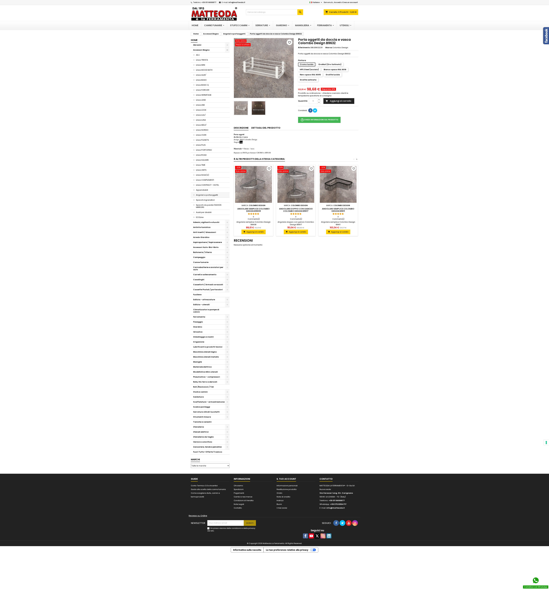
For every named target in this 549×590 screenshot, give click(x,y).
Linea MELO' (201, 125)
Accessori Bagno (201, 50)
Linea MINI (200, 65)
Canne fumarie (200, 262)
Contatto (238, 508)
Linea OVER (201, 135)
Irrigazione (198, 342)
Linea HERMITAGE (203, 95)
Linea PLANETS (202, 140)
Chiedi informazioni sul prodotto (319, 120)
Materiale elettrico (202, 367)
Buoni (279, 504)
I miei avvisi (282, 508)
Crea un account (350, 2)
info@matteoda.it (236, 2)
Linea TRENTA (202, 60)
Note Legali (239, 504)
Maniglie (197, 362)
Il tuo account (286, 479)
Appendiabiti (202, 190)
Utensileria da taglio (203, 437)
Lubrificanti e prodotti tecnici (207, 347)
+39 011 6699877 (208, 2)
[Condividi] (310, 110)
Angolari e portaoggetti (207, 195)
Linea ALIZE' (201, 75)
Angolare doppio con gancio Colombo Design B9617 (296, 209)
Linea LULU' (201, 115)
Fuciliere (197, 294)
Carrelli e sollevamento (204, 274)
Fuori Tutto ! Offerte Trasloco (207, 452)
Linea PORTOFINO (204, 150)
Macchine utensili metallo (206, 357)
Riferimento (304, 47)
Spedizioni (238, 489)
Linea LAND (201, 100)
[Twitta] (315, 110)
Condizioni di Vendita (243, 500)
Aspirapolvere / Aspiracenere (207, 242)
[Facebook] (305, 535)
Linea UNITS (201, 170)
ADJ (198, 55)
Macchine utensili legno (205, 352)
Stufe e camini (200, 392)
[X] (317, 535)
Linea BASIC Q (202, 85)
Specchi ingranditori (205, 200)
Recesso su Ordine (198, 515)
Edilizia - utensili (201, 304)
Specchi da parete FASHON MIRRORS (208, 206)
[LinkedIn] (328, 535)
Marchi (195, 459)
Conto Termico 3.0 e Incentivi (204, 485)
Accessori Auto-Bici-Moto (206, 247)
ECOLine (200, 217)
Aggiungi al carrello (338, 101)
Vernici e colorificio (202, 442)
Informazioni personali (287, 485)
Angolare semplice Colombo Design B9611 (338, 209)
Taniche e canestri (202, 422)
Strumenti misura (202, 417)
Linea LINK (200, 105)
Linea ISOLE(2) (202, 175)
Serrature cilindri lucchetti (206, 412)
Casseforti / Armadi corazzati (208, 284)
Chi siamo (238, 485)
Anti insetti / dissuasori (204, 232)
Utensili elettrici (201, 432)
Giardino (197, 327)
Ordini (279, 493)
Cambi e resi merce (243, 496)
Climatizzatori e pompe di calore (206, 310)
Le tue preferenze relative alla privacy (287, 549)
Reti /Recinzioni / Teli (203, 387)
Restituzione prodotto (287, 489)
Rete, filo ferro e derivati (205, 382)
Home (194, 40)
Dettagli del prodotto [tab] (265, 127)
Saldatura (198, 397)
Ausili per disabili (203, 212)
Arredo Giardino (201, 237)
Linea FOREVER (202, 90)
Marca (328, 47)
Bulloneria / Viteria (202, 252)
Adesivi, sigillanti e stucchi (206, 222)
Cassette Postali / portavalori (208, 289)
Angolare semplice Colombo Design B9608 (253, 209)
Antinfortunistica (201, 227)
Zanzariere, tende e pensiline (207, 447)
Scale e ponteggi (201, 407)
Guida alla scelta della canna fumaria (208, 489)
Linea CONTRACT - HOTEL (207, 185)
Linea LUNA (201, 120)
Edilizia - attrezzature (204, 299)
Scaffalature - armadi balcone (209, 402)
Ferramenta (199, 317)
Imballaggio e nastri (203, 337)
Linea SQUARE (202, 160)
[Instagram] (323, 535)
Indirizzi (280, 500)
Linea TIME (200, 165)
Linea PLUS (201, 145)
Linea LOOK (201, 110)
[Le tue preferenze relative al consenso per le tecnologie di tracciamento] (546, 442)
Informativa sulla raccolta (247, 549)
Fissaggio (198, 322)
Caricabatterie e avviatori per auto (208, 268)
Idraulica (197, 332)
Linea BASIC (201, 80)
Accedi (337, 2)
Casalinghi (198, 279)
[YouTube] (311, 535)
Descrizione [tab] (241, 127)
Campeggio (199, 257)
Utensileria (198, 427)
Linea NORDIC (202, 130)
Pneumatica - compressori (206, 377)
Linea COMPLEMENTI (205, 180)
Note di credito (283, 496)
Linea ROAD (201, 155)
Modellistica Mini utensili (205, 372)
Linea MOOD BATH (204, 70)
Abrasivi (197, 45)
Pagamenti (239, 493)
